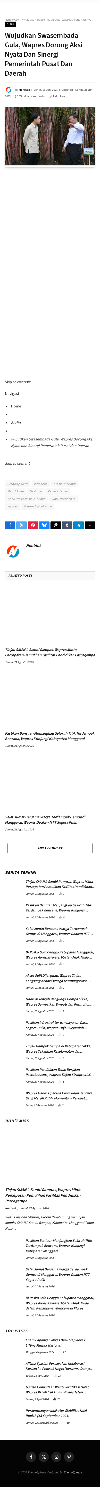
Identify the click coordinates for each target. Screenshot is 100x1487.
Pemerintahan (58, 491)
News (10, 24)
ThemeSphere (73, 1472)
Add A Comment (50, 848)
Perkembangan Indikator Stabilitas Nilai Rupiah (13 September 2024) (56, 1413)
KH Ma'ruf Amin (64, 484)
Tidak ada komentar (32, 96)
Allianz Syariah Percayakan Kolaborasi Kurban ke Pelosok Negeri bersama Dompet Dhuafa (58, 1369)
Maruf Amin (15, 491)
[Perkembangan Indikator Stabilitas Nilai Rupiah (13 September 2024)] (13, 1416)
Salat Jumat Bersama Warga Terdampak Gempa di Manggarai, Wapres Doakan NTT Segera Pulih (45, 819)
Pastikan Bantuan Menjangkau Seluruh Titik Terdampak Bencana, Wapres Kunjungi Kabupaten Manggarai (49, 736)
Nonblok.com (13, 20)
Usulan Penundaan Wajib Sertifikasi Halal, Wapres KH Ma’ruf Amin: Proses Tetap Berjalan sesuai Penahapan (57, 1392)
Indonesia (41, 484)
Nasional (36, 491)
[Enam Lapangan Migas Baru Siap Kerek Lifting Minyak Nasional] (13, 1345)
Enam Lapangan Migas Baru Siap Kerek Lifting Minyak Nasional (55, 1343)
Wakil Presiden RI (63, 499)
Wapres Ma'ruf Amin (38, 506)
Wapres (12, 506)
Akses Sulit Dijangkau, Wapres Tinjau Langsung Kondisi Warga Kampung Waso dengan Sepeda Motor (56, 981)
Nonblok (24, 90)
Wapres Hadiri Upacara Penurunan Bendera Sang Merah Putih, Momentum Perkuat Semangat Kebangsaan (58, 1098)
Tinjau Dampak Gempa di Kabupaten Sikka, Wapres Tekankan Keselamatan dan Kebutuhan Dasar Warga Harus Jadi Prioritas (59, 1051)
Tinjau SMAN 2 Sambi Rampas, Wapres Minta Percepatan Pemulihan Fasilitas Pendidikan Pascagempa (50, 652)
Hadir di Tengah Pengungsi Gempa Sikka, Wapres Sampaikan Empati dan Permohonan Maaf (59, 1004)
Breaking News (17, 484)
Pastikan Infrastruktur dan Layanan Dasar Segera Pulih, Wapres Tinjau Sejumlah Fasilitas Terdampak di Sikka (57, 1028)
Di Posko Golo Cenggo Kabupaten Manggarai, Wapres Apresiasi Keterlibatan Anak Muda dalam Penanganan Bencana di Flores (59, 957)
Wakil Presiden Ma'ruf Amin (26, 499)
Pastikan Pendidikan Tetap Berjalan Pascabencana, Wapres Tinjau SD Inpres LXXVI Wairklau (60, 1075)
